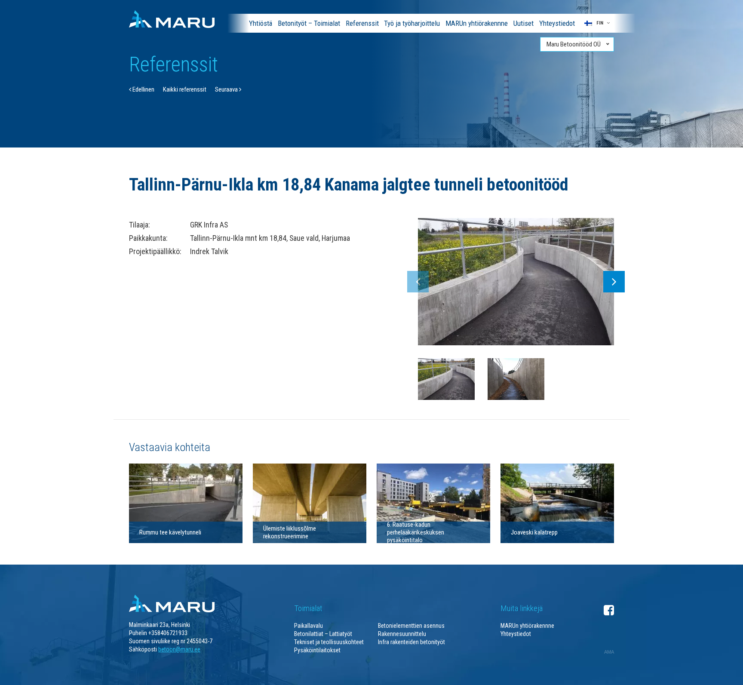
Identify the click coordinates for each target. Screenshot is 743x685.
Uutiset (523, 23)
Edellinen (142, 89)
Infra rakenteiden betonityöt (411, 642)
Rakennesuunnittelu (402, 633)
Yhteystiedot (557, 23)
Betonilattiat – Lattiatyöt (323, 633)
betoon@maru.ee (179, 649)
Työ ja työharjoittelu (412, 23)
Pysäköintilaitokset (317, 650)
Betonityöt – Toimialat (309, 23)
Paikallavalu (308, 625)
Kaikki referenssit (184, 89)
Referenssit (362, 23)
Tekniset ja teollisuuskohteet (329, 642)
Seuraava (227, 89)
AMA (609, 651)
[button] (597, 23)
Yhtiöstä (260, 23)
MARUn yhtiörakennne (476, 23)
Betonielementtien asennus (411, 625)
